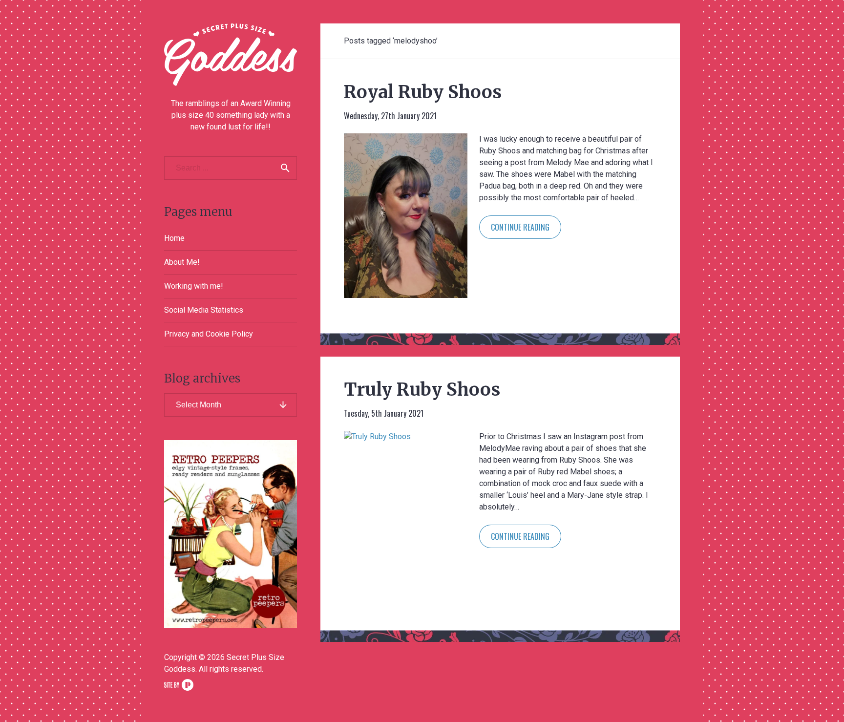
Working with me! (193, 286)
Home (174, 238)
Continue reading (520, 227)
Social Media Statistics (203, 310)
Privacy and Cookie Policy (208, 334)
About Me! (182, 262)
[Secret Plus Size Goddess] (230, 54)
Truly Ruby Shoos (422, 390)
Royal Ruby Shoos (423, 92)
